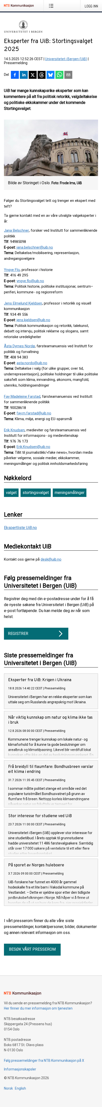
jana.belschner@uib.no (35, 247)
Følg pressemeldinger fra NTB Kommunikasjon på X (44, 1061)
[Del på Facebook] (15, 75)
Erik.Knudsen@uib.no (33, 446)
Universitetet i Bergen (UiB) (66, 59)
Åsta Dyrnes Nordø (19, 346)
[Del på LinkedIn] (24, 75)
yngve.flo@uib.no (30, 281)
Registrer (18, 633)
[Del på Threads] (42, 75)
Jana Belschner (16, 230)
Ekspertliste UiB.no (20, 527)
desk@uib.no (51, 559)
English (20, 1088)
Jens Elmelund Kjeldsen (23, 303)
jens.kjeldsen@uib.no (33, 320)
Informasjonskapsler (20, 1069)
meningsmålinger (69, 492)
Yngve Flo (12, 269)
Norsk (8, 1088)
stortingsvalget (36, 492)
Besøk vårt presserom (32, 949)
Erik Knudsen (14, 430)
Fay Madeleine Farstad (22, 396)
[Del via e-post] (68, 75)
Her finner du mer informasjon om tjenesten (38, 1008)
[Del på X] (33, 75)
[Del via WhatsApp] (59, 75)
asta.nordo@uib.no (32, 363)
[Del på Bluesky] (50, 75)
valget (11, 492)
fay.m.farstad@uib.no (34, 413)
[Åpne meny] (52, 5)
